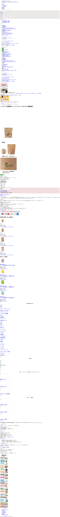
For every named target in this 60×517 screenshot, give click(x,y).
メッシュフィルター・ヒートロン (9, 40)
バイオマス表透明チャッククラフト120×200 (6, 254)
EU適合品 (9, 56)
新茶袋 (6, 26)
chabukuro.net (6, 516)
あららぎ (6, 32)
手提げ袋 (5, 73)
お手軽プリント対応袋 (12, 61)
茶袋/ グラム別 (3, 19)
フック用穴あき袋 (10, 60)
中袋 (4, 27)
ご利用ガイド (4, 511)
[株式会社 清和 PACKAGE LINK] (8, 1)
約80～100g (9, 54)
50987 (1, 242)
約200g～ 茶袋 (7, 21)
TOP (2, 103)
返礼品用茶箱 (8, 30)
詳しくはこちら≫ (39, 422)
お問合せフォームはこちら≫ (4, 445)
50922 (1, 251)
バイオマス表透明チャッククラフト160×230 (6, 245)
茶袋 (4, 25)
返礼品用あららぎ (10, 33)
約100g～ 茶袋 (7, 20)
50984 (1, 223)
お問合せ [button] (3, 7)
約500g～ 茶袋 (7, 22)
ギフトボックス (6, 68)
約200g (8, 55)
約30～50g (9, 53)
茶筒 (4, 31)
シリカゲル (7, 42)
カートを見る (4, 508)
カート (1, 16)
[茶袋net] (4, 1)
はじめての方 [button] (4, 6)
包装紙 (6, 38)
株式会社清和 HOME (5, 514)
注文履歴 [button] (3, 8)
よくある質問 (4, 512)
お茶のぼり (7, 44)
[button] (3, 2)
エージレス (7, 41)
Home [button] (3, 4)
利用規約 (3, 510)
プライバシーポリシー (5, 509)
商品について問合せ (3, 195)
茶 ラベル (7, 69)
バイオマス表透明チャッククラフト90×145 (6, 226)
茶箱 (4, 29)
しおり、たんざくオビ (13, 79)
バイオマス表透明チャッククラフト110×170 (6, 236)
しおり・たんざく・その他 (14, 43)
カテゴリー (3, 57)
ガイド (1, 15)
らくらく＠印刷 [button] (4, 5)
